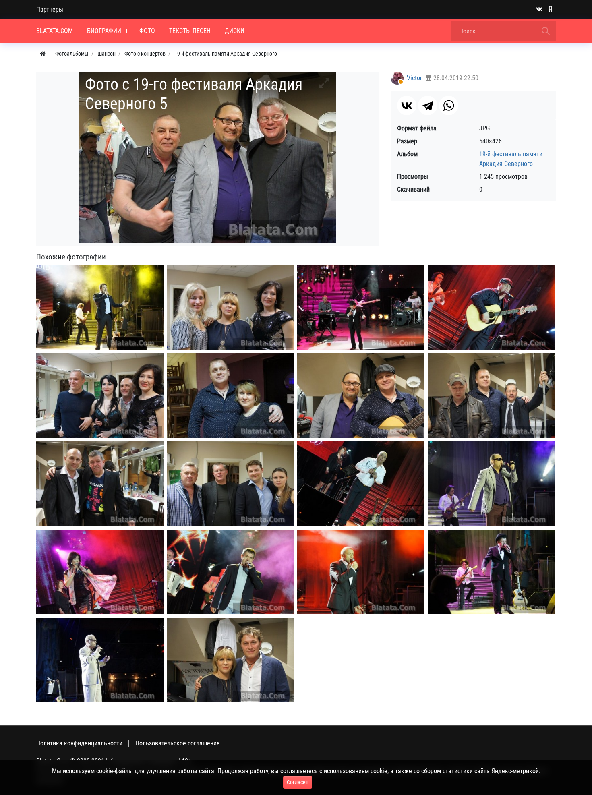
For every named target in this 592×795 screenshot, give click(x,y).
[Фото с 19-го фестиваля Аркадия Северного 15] (230, 572)
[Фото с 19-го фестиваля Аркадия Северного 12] (360, 483)
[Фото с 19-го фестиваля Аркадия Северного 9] (491, 395)
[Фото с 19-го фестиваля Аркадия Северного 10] (100, 483)
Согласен (297, 782)
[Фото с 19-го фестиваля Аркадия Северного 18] (100, 660)
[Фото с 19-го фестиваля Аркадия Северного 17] (491, 572)
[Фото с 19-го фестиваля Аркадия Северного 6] (100, 395)
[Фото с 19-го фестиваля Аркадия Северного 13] (491, 483)
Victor (414, 78)
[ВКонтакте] (406, 105)
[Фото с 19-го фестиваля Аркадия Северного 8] (360, 395)
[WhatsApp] (448, 105)
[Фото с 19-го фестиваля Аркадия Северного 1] (100, 307)
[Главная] (42, 54)
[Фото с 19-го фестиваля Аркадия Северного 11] (230, 483)
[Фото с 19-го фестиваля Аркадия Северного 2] (230, 307)
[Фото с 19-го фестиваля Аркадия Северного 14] (100, 572)
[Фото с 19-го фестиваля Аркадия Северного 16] (360, 572)
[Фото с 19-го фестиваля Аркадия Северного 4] (491, 307)
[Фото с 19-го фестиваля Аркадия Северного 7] (230, 395)
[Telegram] (427, 105)
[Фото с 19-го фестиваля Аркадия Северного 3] (360, 307)
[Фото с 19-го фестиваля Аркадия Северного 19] (230, 660)
